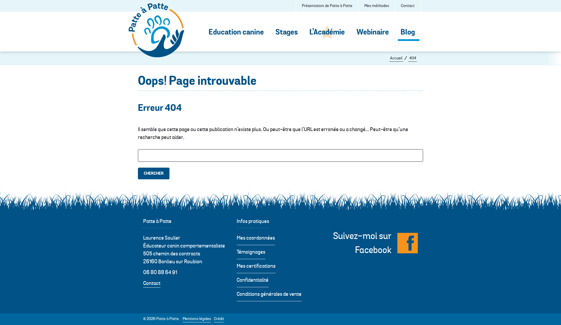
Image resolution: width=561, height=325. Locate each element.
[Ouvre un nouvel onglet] (407, 243)
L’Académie (327, 32)
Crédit (219, 318)
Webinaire (372, 32)
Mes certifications (256, 266)
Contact (408, 5)
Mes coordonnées (256, 238)
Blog (409, 32)
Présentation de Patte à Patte (327, 5)
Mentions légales (197, 318)
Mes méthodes (376, 5)
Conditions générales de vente (269, 294)
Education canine (236, 32)
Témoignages (251, 252)
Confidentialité (253, 280)
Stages (287, 32)
